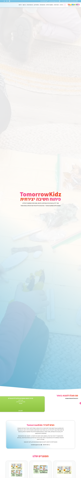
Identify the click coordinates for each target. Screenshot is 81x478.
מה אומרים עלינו (30, 4)
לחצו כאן (21, 410)
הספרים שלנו (56, 4)
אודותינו (61, 4)
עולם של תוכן (36, 4)
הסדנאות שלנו (42, 4)
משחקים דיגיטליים (49, 4)
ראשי (65, 4)
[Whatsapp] (4, 1)
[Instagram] (7, 1)
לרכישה (20, 4)
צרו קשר (24, 4)
